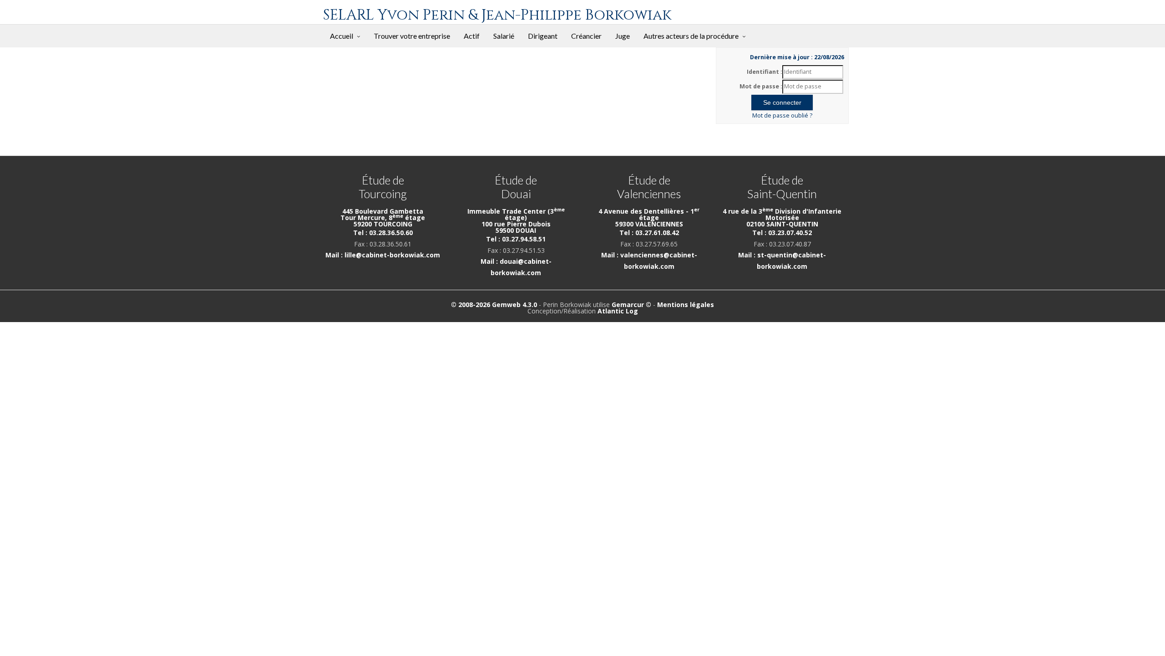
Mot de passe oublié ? (782, 115)
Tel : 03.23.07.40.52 (782, 232)
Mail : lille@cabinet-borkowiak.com (382, 255)
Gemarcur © (631, 304)
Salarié (503, 35)
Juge (622, 35)
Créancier (586, 35)
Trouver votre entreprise (412, 35)
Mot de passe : (761, 86)
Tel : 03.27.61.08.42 (649, 232)
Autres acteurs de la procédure (691, 35)
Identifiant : (764, 72)
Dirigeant (542, 35)
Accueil (341, 35)
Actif (472, 35)
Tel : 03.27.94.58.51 (516, 239)
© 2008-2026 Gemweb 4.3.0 (494, 304)
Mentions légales (685, 304)
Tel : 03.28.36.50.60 (383, 232)
